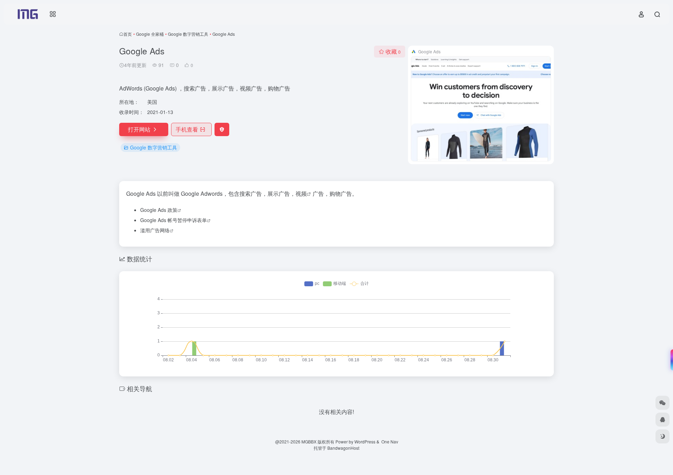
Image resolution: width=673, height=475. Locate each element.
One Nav (389, 441)
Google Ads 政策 (158, 209)
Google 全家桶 (150, 34)
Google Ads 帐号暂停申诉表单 (173, 219)
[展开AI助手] (670, 359)
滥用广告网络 (155, 230)
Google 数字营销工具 (188, 34)
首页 (127, 34)
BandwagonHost (343, 448)
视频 (301, 193)
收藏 (393, 51)
